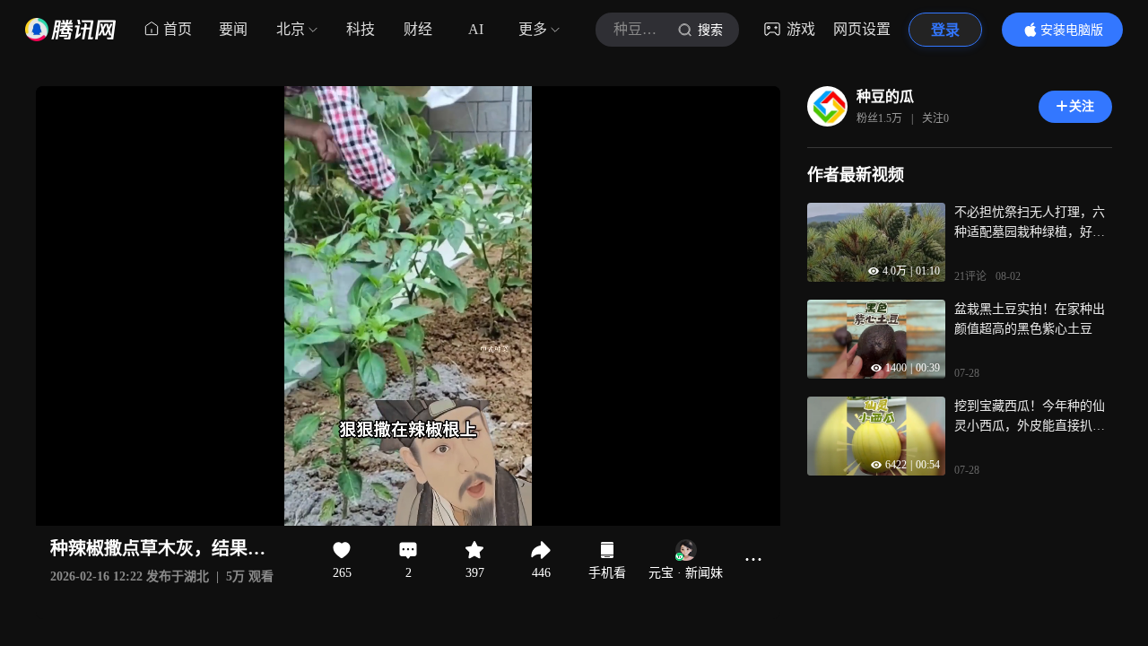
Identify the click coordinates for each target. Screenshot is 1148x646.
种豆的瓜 (885, 96)
